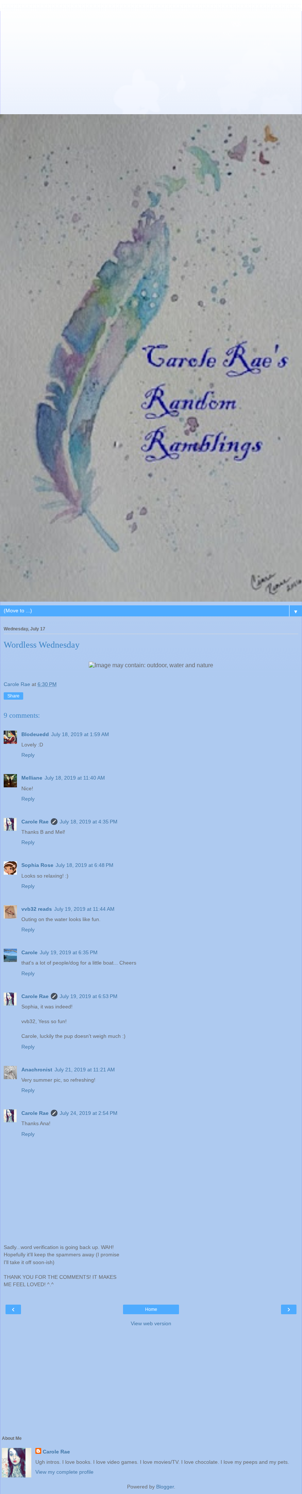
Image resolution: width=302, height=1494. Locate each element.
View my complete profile (64, 1472)
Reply (28, 755)
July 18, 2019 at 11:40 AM (75, 778)
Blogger (165, 1487)
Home (151, 1309)
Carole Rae (35, 822)
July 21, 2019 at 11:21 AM (85, 1070)
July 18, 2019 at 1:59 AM (80, 734)
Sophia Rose (37, 865)
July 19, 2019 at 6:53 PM (88, 996)
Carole (29, 952)
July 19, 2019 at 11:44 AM (84, 909)
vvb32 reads (36, 909)
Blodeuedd (35, 734)
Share (13, 696)
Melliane (31, 778)
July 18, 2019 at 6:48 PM (84, 865)
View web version (151, 1323)
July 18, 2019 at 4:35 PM (88, 822)
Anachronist (36, 1070)
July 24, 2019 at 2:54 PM (88, 1113)
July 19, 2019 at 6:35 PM (69, 952)
